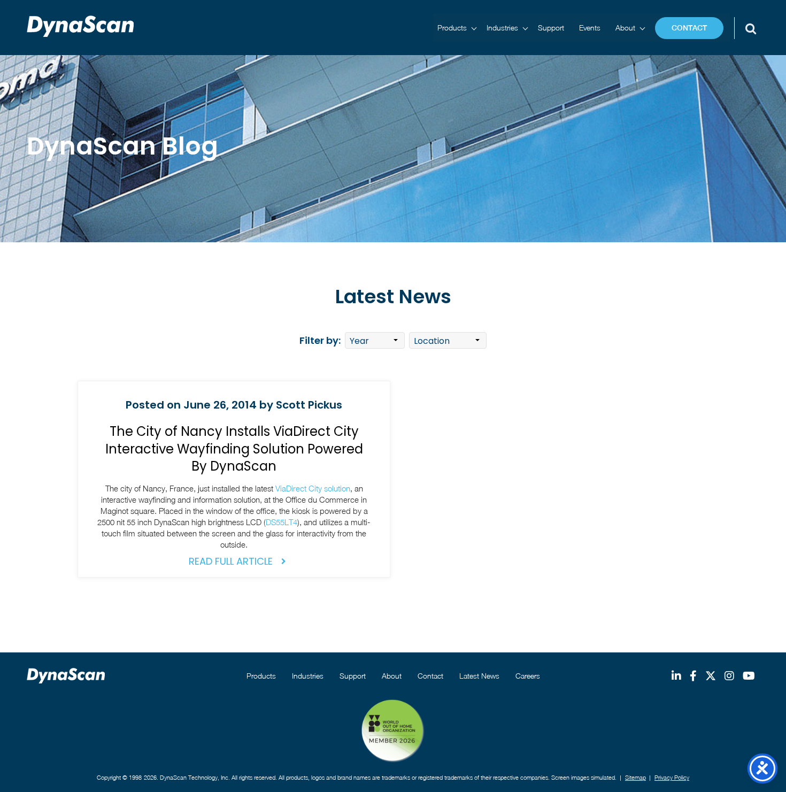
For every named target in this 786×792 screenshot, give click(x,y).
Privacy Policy (671, 777)
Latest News (479, 675)
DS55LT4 (281, 522)
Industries (502, 27)
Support (551, 27)
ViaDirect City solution (312, 488)
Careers (527, 675)
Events (589, 27)
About (625, 27)
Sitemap (635, 777)
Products (452, 27)
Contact (689, 28)
